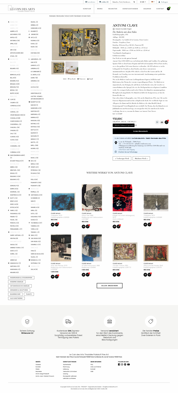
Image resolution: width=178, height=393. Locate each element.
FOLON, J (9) (13, 220)
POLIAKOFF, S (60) (36, 182)
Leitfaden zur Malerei (69, 378)
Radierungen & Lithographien (21, 277)
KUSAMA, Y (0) (35, 56)
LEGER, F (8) (34, 78)
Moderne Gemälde (16, 282)
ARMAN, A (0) (14, 47)
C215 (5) (12, 99)
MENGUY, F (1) (35, 139)
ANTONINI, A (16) (15, 40)
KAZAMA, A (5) (35, 40)
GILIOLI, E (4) (13, 244)
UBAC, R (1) (34, 235)
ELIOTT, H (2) (13, 198)
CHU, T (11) (13, 133)
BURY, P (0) (13, 96)
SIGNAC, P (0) (35, 204)
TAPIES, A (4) (34, 229)
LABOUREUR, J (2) (36, 59)
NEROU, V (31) (35, 164)
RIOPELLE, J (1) (35, 192)
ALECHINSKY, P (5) (15, 34)
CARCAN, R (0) (14, 109)
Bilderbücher (15, 294)
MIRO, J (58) (34, 145)
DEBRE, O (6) (14, 167)
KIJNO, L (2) (34, 44)
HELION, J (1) (34, 22)
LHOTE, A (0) (34, 84)
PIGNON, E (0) (35, 176)
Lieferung (66, 369)
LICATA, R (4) (35, 87)
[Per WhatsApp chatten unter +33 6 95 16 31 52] (157, 122)
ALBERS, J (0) (14, 28)
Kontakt (160, 9)
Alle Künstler (60, 16)
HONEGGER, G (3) (36, 28)
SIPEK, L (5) (34, 210)
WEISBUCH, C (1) (36, 260)
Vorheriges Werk (122, 158)
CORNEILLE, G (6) (15, 152)
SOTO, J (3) (34, 213)
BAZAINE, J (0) (14, 65)
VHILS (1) (33, 251)
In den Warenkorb (140, 131)
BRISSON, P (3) (14, 87)
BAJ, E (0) (13, 62)
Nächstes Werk (140, 158)
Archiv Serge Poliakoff (42, 374)
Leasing (65, 374)
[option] (78, 42)
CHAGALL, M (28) (15, 118)
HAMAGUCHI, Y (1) (15, 263)
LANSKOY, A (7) (35, 65)
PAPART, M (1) (35, 167)
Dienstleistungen (130, 9)
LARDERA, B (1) (35, 68)
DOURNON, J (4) (15, 192)
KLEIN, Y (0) (34, 50)
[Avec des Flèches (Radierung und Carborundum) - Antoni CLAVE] (61, 248)
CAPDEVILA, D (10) (15, 106)
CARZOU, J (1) (14, 112)
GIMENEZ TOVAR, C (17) (17, 248)
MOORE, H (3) (35, 148)
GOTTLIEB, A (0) (14, 257)
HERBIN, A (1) (34, 25)
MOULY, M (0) (35, 155)
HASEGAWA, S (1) (15, 269)
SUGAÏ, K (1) (34, 220)
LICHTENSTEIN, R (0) (36, 90)
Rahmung (66, 367)
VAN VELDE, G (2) (36, 241)
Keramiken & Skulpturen (19, 290)
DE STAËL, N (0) (14, 164)
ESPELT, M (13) (14, 204)
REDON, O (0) (34, 189)
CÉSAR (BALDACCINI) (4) (17, 115)
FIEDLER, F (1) (13, 217)
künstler (87, 9)
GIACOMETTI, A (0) (15, 241)
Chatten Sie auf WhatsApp (127, 152)
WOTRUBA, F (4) (35, 263)
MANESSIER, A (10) (36, 108)
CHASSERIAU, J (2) (15, 124)
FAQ (92, 364)
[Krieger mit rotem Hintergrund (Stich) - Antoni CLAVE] (122, 198)
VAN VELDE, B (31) (36, 238)
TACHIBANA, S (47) (36, 223)
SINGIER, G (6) (35, 207)
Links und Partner (96, 367)
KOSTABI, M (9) (35, 53)
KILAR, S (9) (34, 47)
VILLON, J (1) (34, 257)
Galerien (147, 9)
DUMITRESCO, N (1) (15, 195)
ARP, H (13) (13, 50)
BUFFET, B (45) (14, 93)
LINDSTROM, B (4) (36, 93)
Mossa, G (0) (35, 151)
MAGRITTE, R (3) (35, 102)
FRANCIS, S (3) (14, 223)
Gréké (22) (13, 260)
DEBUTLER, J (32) (15, 170)
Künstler (38, 367)
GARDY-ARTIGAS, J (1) (16, 235)
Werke (100, 9)
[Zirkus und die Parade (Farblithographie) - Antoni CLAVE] (156, 253)
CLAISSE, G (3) (14, 137)
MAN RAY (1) (34, 105)
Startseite (52, 16)
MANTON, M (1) (35, 111)
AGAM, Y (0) (13, 25)
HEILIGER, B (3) (14, 272)
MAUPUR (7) (34, 133)
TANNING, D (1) (35, 226)
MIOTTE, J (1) (34, 142)
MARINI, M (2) (35, 117)
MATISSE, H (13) (35, 127)
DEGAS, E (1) (13, 173)
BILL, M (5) (13, 78)
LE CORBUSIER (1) (36, 71)
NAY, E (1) (33, 161)
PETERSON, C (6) (35, 170)
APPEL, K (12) (13, 44)
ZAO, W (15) (34, 269)
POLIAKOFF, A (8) (35, 186)
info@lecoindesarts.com (110, 387)
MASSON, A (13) (35, 120)
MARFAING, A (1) (35, 114)
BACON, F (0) (14, 59)
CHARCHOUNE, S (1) (16, 121)
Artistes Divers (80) (16, 53)
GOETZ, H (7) (14, 251)
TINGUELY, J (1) (35, 232)
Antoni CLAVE (69, 16)
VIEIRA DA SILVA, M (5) (37, 254)
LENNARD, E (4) (35, 81)
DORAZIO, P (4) (14, 186)
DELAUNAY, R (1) (14, 179)
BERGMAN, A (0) (15, 71)
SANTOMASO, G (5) (36, 195)
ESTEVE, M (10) (14, 207)
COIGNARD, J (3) (15, 146)
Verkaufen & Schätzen (70, 371)
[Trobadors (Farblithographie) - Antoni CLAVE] (63, 202)
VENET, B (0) (34, 248)
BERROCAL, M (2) (15, 75)
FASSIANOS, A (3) (15, 213)
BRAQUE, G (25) (14, 84)
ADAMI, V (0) (14, 22)
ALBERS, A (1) (14, 31)
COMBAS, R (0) (14, 149)
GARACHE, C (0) (15, 232)
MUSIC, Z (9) (34, 158)
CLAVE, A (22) (14, 140)
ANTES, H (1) (13, 37)
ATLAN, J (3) (13, 56)
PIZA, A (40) (34, 179)
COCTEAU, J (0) (15, 143)
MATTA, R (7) (34, 130)
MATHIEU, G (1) (35, 124)
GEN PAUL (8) (14, 238)
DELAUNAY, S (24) (15, 176)
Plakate (29, 294)
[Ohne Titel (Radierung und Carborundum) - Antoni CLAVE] (92, 198)
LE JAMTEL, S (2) (35, 75)
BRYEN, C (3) (14, 90)
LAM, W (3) (34, 62)
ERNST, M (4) (14, 201)
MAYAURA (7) (35, 136)
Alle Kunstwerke (16, 298)
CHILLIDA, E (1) (14, 130)
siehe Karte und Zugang (127, 149)
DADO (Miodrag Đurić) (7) (17, 156)
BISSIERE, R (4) (14, 81)
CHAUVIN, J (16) (14, 127)
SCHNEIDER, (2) (35, 198)
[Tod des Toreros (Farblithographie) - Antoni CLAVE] (125, 252)
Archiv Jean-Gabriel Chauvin (45, 376)
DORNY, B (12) (14, 189)
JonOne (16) (34, 34)
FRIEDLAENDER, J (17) (16, 229)
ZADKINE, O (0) (35, 266)
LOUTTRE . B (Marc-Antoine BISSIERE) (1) (37, 97)
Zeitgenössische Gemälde (19, 286)
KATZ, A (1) (34, 37)
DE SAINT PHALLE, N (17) (16, 161)
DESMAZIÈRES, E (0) (16, 182)
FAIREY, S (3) (14, 210)
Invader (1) (34, 31)
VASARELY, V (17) (36, 244)
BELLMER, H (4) (14, 68)
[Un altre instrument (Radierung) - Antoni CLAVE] (92, 248)
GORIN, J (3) (13, 254)
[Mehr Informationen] (162, 122)
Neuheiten (112, 9)
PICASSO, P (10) (35, 173)
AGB (92, 371)
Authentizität (67, 364)
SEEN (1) (33, 201)
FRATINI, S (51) (14, 226)
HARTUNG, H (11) (15, 266)
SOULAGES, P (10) (36, 217)
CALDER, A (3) (14, 102)
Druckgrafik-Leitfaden (70, 376)
